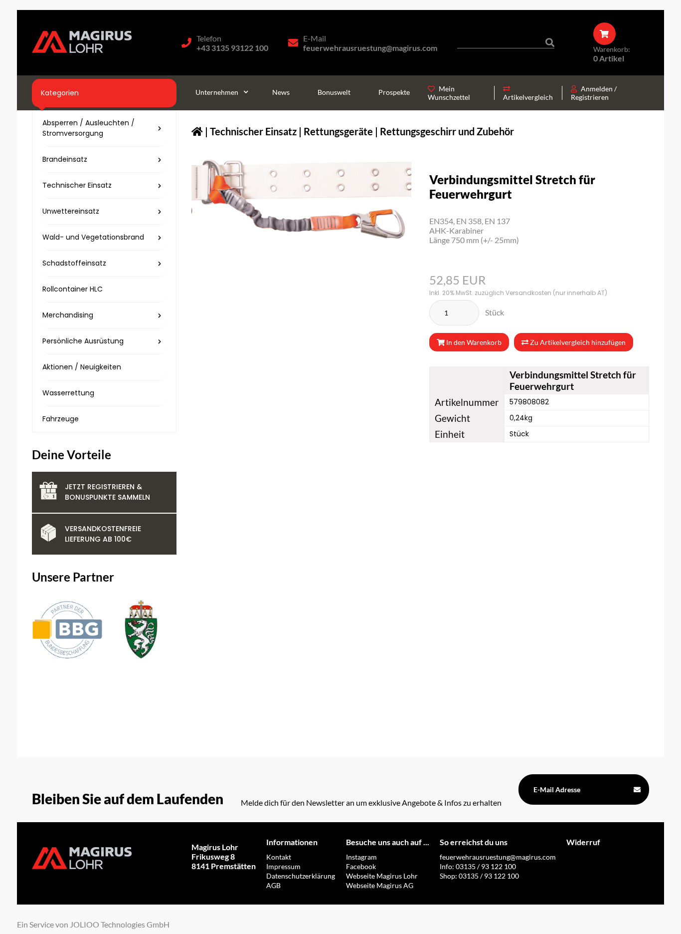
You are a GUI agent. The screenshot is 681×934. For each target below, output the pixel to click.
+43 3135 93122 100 (232, 47)
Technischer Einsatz (253, 131)
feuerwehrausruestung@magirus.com (370, 47)
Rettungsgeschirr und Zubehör (447, 131)
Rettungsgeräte (338, 131)
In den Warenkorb (473, 342)
